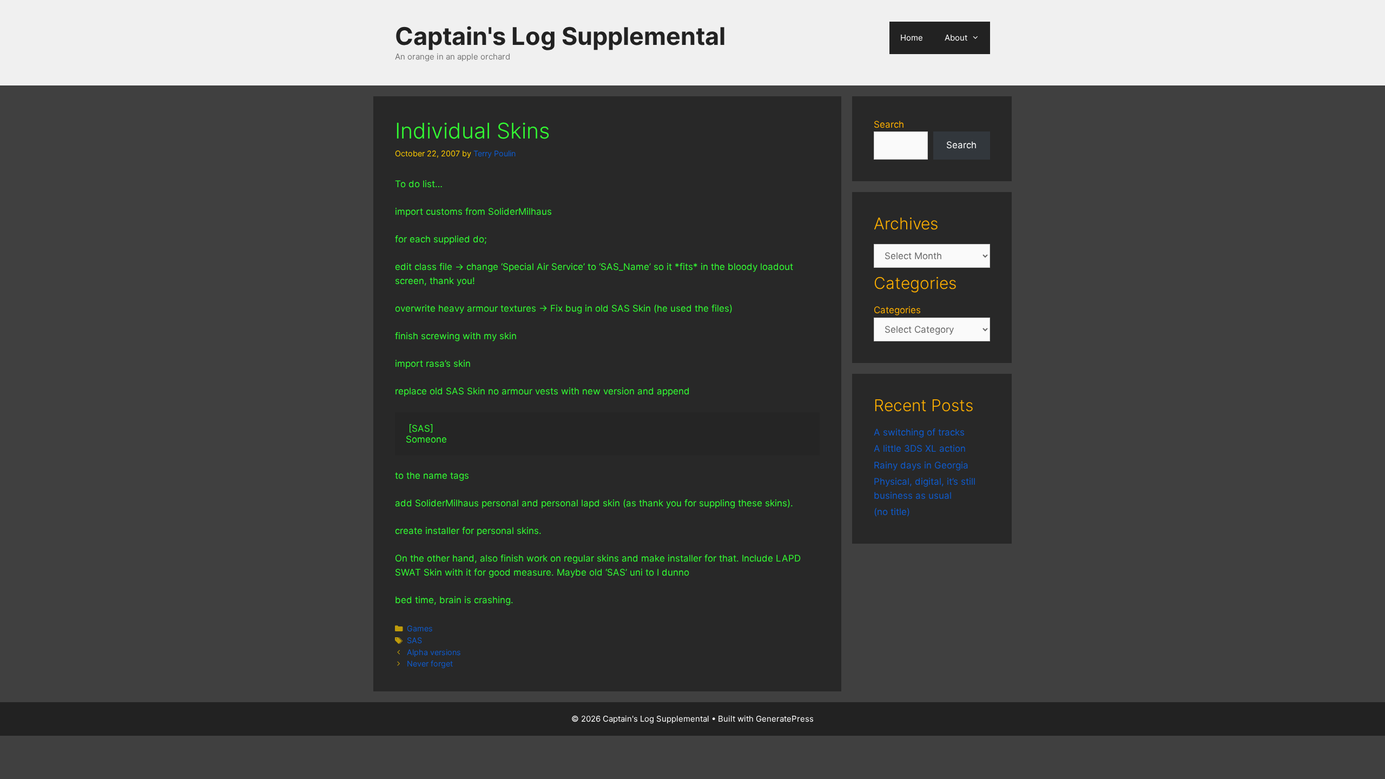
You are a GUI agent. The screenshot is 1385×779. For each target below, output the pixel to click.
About (956, 37)
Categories (897, 310)
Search (889, 124)
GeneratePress (785, 719)
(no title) (892, 511)
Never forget (430, 663)
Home (911, 37)
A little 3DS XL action (920, 448)
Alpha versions (434, 652)
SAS (414, 640)
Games (420, 628)
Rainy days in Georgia (921, 465)
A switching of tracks (919, 432)
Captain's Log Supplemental (560, 36)
